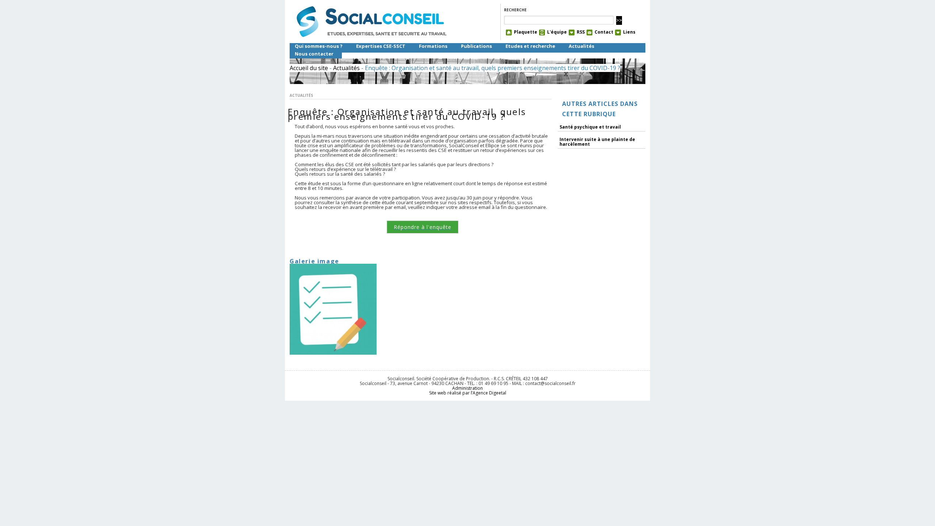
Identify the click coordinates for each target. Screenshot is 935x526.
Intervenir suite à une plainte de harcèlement (597, 141)
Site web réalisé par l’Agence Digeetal (467, 393)
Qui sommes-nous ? (319, 46)
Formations (433, 46)
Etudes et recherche (530, 46)
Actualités (581, 46)
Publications (476, 46)
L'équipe (557, 32)
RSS (581, 32)
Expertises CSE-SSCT (380, 46)
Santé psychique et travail (590, 127)
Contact (604, 32)
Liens (629, 32)
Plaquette (525, 32)
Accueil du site (309, 68)
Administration (467, 388)
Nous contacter (314, 54)
